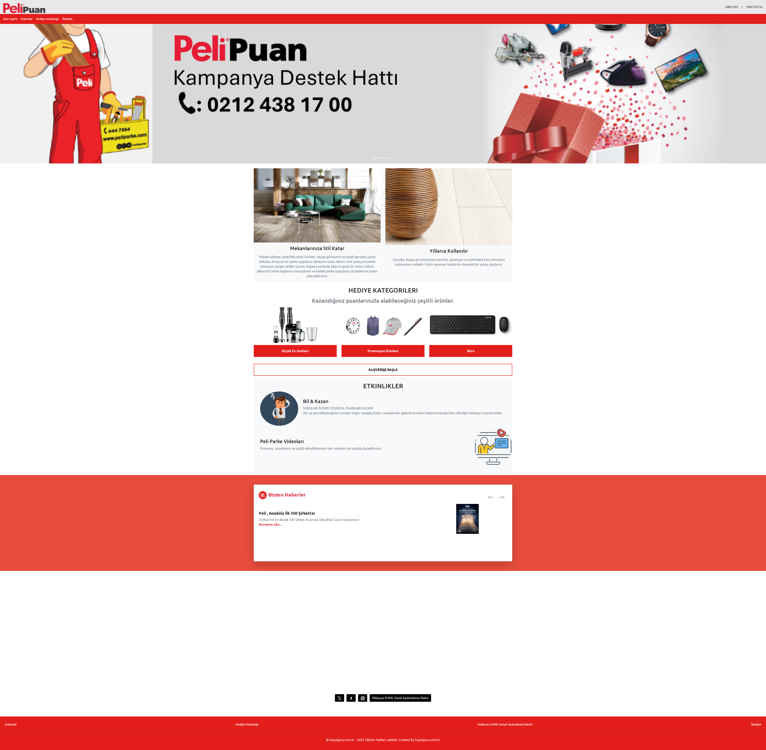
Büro (471, 351)
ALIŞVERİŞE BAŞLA (383, 370)
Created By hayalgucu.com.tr (419, 740)
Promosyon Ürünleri (383, 351)
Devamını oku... (270, 524)
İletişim (67, 19)
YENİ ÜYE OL (754, 7)
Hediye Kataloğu (47, 19)
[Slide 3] (390, 158)
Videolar (27, 19)
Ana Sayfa (10, 19)
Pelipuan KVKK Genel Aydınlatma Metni (400, 698)
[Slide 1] (376, 158)
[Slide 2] (383, 158)
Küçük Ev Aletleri (295, 351)
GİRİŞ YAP (731, 7)
